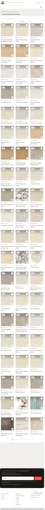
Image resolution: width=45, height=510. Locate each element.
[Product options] (12, 25)
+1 (41, 408)
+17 (12, 303)
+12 (27, 241)
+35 (41, 118)
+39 (41, 137)
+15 (27, 34)
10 (26, 439)
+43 (12, 199)
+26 (41, 34)
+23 (27, 158)
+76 (12, 97)
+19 (12, 366)
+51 (27, 55)
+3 (41, 220)
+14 (12, 283)
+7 (12, 34)
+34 (27, 220)
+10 (12, 408)
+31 (41, 303)
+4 (12, 428)
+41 (41, 55)
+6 (41, 262)
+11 (12, 55)
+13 (12, 262)
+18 (27, 262)
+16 (27, 199)
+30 (41, 97)
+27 (12, 345)
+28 (27, 118)
